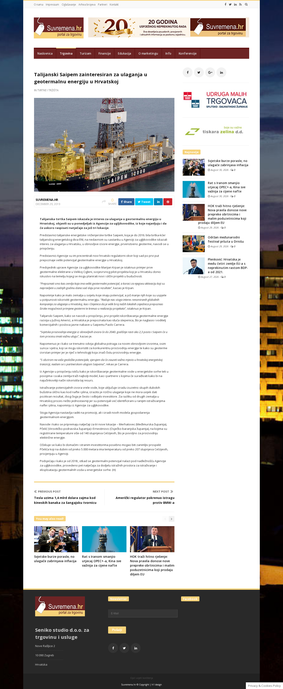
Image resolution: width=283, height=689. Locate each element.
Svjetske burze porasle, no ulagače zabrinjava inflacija (55, 558)
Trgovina (66, 53)
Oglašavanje (69, 4)
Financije (104, 53)
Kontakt (114, 4)
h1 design (157, 684)
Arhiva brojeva (86, 4)
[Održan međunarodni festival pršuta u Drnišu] (194, 244)
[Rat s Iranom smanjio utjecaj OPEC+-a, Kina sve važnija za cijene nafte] (194, 189)
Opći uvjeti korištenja (141, 677)
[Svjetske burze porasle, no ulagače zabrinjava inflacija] (194, 167)
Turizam (85, 53)
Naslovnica (44, 53)
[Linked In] (235, 4)
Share (127, 202)
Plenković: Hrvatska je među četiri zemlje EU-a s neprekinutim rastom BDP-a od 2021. (228, 265)
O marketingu (148, 53)
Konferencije (188, 53)
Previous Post (49, 491)
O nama (38, 4)
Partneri (102, 4)
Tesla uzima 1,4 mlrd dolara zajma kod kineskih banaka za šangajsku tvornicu (65, 500)
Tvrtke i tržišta (48, 90)
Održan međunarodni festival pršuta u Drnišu (226, 239)
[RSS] (240, 4)
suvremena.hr (47, 200)
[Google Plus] (210, 72)
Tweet (146, 202)
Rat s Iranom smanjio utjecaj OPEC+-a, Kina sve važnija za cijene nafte (101, 560)
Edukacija (124, 53)
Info (168, 53)
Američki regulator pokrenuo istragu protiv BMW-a (145, 500)
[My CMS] (59, 27)
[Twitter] (230, 4)
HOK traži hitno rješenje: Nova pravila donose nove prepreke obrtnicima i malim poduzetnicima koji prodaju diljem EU (152, 565)
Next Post (161, 491)
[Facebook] (225, 4)
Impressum (52, 4)
